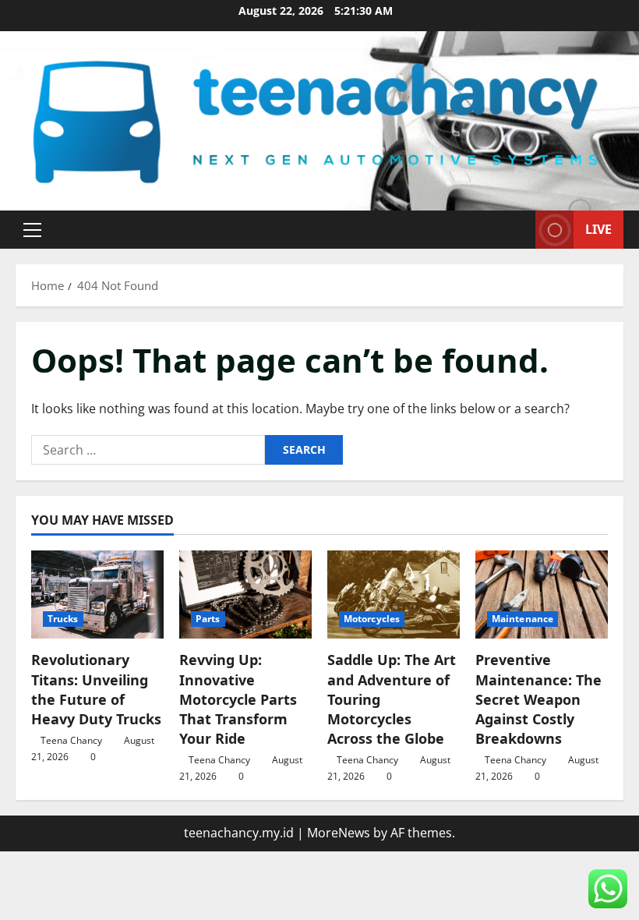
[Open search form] (519, 229)
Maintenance (522, 618)
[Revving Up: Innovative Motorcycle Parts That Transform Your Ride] (245, 594)
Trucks (63, 618)
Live (598, 229)
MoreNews (338, 832)
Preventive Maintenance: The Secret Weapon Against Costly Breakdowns (538, 699)
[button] (32, 230)
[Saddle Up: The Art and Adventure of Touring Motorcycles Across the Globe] (393, 594)
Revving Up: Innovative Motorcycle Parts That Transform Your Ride (238, 699)
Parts (208, 618)
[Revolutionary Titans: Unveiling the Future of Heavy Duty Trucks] (97, 594)
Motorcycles (372, 618)
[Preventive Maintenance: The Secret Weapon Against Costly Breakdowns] (541, 594)
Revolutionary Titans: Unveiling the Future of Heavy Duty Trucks (96, 689)
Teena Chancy (71, 740)
